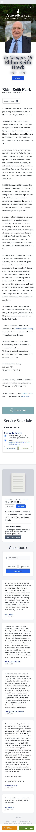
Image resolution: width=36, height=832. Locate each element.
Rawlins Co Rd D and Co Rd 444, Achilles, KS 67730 (19, 443)
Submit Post (18, 571)
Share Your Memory (13, 537)
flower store (25, 396)
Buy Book (21, 506)
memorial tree (27, 393)
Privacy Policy (12, 823)
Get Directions (11, 448)
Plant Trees (25, 448)
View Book (9, 506)
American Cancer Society (23, 328)
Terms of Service (23, 823)
